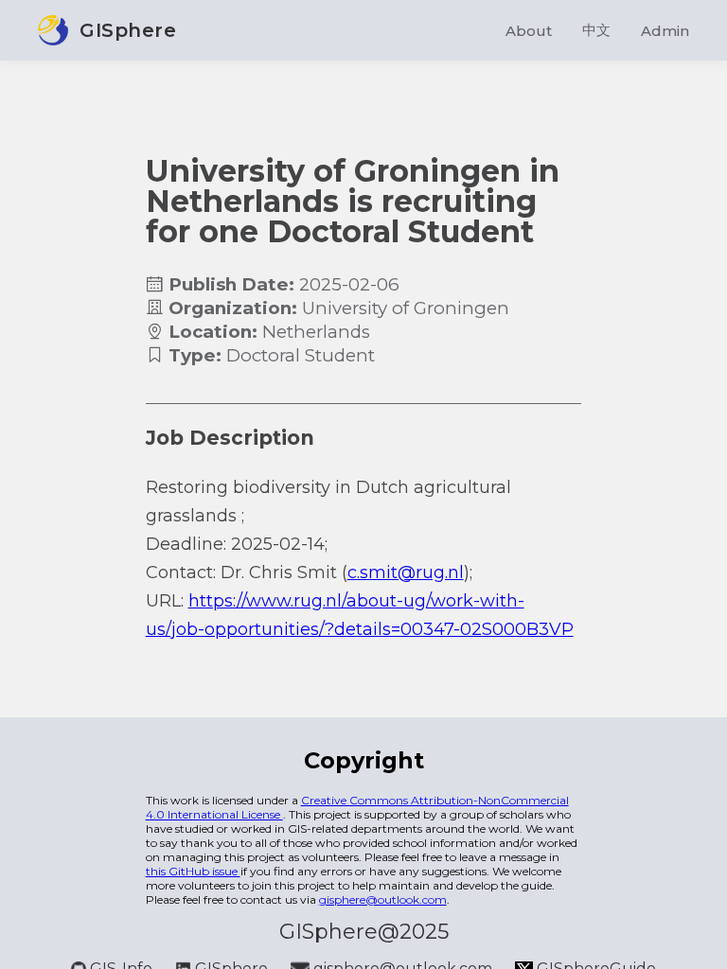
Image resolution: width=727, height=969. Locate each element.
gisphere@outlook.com (383, 899)
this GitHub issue (193, 871)
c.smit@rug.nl (405, 572)
